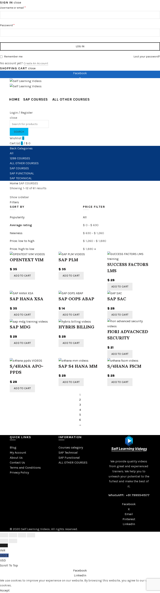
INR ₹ (4, 548)
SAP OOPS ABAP (76, 298)
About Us (16, 457)
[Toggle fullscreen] (22, 535)
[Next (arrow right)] (13, 541)
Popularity (17, 217)
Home (14, 99)
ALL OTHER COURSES (71, 99)
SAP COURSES (35, 99)
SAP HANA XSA (26, 298)
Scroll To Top (9, 565)
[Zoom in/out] (31, 535)
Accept (5, 590)
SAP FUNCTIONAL (22, 173)
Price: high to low (22, 249)
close (17, 2)
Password (12, 25)
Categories (25, 148)
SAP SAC (116, 298)
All (11, 153)
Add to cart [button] (22, 275)
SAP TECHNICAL (21, 178)
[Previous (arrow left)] (4, 541)
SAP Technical (68, 452)
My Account (18, 452)
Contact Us (17, 462)
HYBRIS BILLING (76, 327)
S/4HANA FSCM (124, 366)
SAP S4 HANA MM (78, 366)
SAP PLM (68, 259)
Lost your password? (146, 56)
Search (19, 131)
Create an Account (36, 63)
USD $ (4, 558)
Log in (80, 46)
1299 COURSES (20, 158)
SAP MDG (20, 327)
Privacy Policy (19, 472)
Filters (14, 202)
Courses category (71, 447)
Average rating (21, 225)
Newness (16, 233)
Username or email (18, 7)
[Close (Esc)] (4, 535)
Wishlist (17, 138)
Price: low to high (22, 241)
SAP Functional (69, 457)
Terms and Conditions (25, 467)
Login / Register (21, 112)
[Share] (13, 535)
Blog (13, 447)
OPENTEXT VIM (27, 259)
